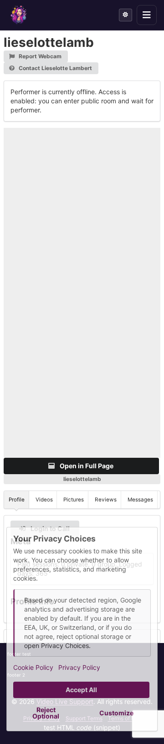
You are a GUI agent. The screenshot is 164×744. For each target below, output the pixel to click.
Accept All (81, 689)
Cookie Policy (33, 667)
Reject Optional (45, 713)
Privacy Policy (79, 667)
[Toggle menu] (147, 15)
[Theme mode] (125, 15)
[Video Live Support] (18, 15)
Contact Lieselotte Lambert (54, 68)
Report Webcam (39, 56)
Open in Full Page (85, 466)
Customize (116, 713)
